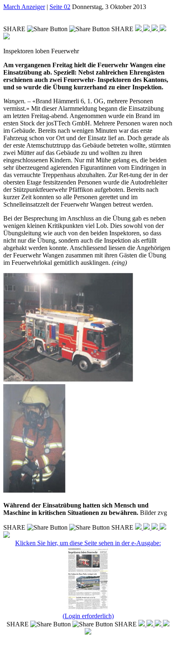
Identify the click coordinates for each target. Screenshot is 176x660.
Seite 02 (60, 6)
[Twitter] (147, 28)
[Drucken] (6, 37)
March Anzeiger (24, 6)
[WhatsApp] (155, 28)
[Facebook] (139, 28)
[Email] (163, 28)
